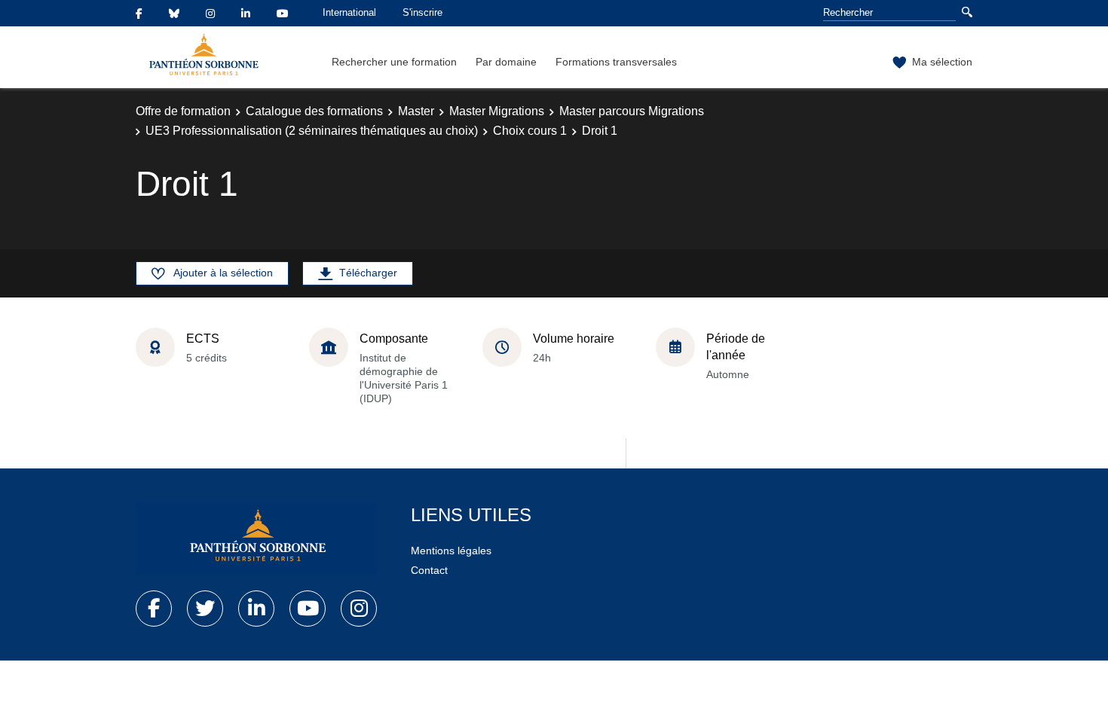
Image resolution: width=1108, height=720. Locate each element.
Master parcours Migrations (631, 111)
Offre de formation (183, 111)
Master (416, 111)
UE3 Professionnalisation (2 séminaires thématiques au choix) (311, 130)
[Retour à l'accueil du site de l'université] (256, 538)
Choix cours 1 (530, 130)
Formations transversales (616, 62)
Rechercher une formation (394, 62)
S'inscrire (422, 12)
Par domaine (506, 62)
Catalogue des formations (314, 111)
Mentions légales (451, 551)
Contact (429, 570)
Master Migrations (496, 111)
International (349, 12)
